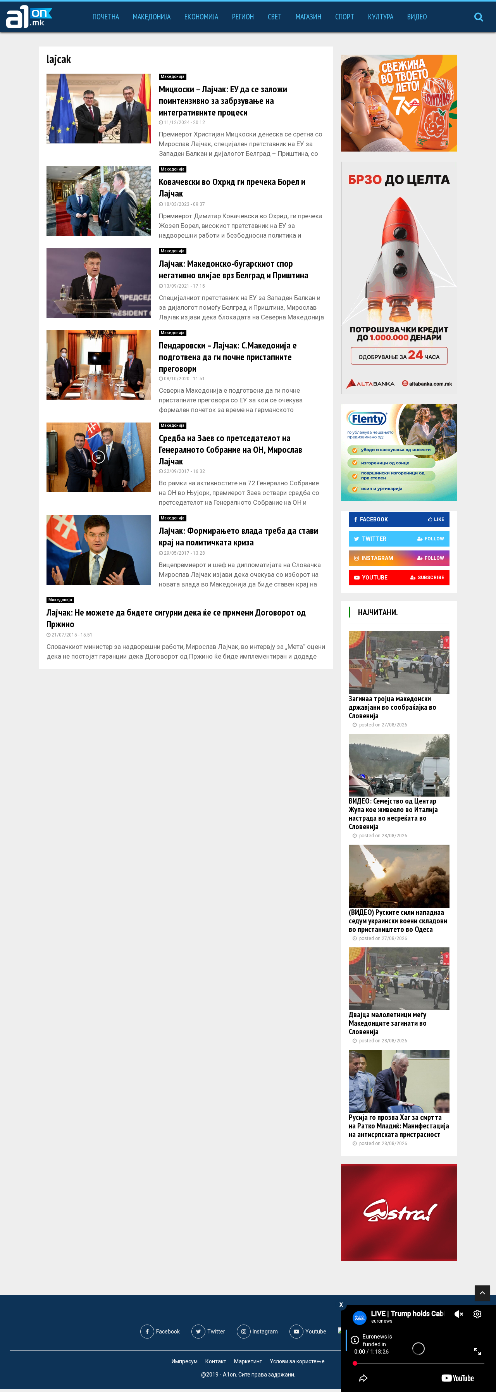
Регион (243, 17)
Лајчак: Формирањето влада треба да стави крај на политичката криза (238, 536)
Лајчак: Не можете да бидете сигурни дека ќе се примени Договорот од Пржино (176, 618)
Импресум (185, 1361)
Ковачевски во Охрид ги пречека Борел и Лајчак (232, 187)
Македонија (151, 17)
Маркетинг (248, 1361)
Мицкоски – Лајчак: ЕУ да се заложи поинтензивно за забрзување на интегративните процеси (223, 100)
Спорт (344, 17)
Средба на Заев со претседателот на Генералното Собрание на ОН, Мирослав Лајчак (230, 449)
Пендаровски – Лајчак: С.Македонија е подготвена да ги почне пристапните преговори (228, 356)
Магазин (308, 17)
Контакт (215, 1361)
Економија (201, 17)
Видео (417, 17)
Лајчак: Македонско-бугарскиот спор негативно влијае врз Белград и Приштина (233, 269)
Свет (275, 17)
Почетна (106, 17)
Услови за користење (297, 1361)
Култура (380, 17)
